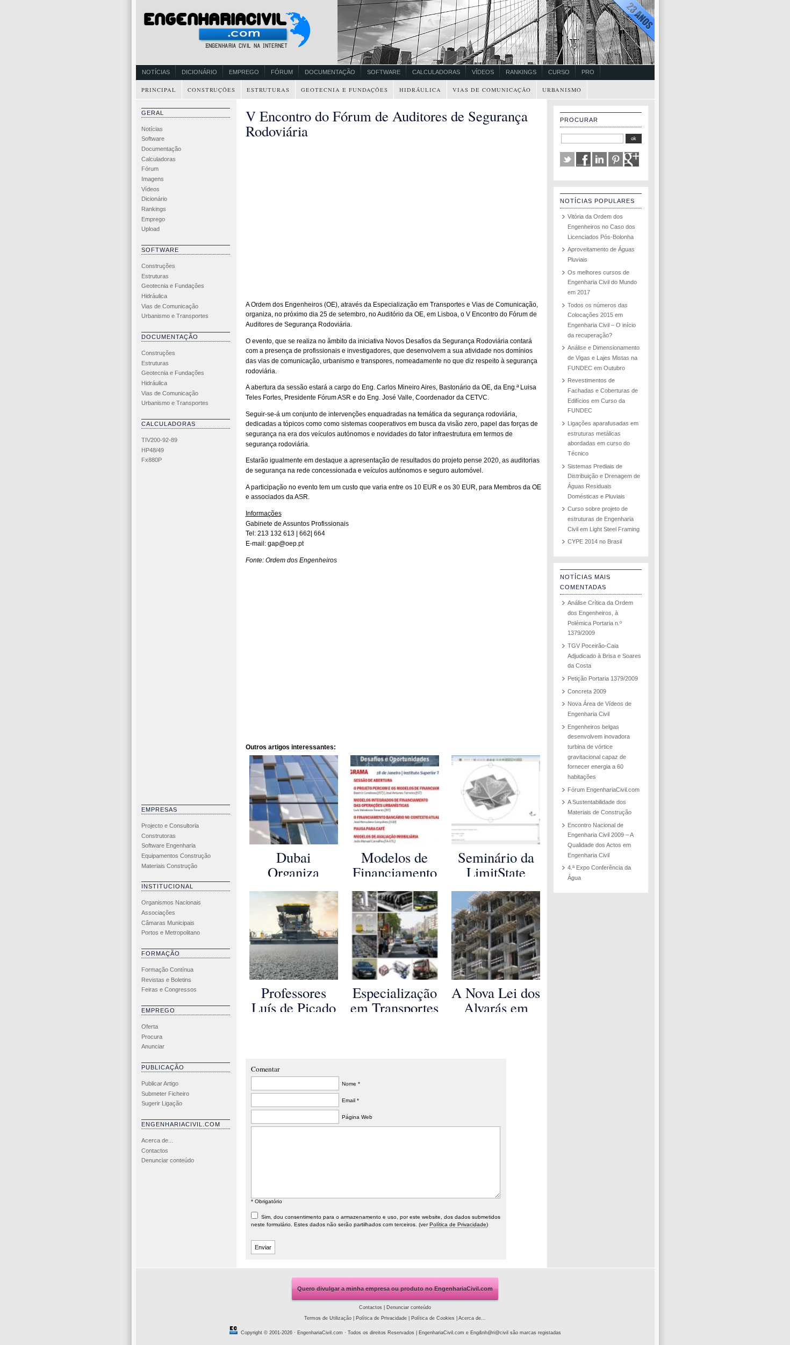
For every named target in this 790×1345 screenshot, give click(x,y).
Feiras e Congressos (169, 989)
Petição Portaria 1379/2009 (603, 678)
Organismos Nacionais (171, 902)
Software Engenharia (168, 845)
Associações (158, 912)
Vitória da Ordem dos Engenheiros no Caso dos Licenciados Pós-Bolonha (601, 226)
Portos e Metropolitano (170, 932)
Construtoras (158, 836)
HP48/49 (152, 450)
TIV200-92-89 (159, 440)
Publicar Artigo (159, 1083)
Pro (587, 72)
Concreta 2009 (587, 691)
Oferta (149, 1026)
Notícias (156, 72)
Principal (158, 89)
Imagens (152, 179)
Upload (150, 229)
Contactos (154, 1150)
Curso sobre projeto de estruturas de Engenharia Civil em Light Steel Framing (604, 518)
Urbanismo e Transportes (175, 316)
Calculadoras (436, 72)
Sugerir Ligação (161, 1103)
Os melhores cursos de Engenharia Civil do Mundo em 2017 (602, 282)
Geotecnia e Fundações (344, 89)
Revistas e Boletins (166, 980)
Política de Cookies (433, 1318)
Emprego (244, 72)
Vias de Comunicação (492, 89)
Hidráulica (420, 89)
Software (383, 72)
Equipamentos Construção (176, 855)
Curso (559, 72)
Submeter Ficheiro (165, 1093)
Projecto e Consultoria (170, 825)
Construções (211, 89)
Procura (151, 1036)
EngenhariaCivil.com (320, 1332)
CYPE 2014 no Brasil (595, 541)
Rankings (521, 72)
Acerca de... (157, 1140)
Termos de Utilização (327, 1318)
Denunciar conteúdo (167, 1160)
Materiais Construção (169, 866)
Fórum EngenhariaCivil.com (604, 789)
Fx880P (151, 460)
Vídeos (483, 72)
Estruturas (268, 89)
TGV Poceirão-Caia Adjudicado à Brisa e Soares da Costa (604, 655)
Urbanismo (561, 89)
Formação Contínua (167, 969)
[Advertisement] (184, 637)
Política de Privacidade (457, 1224)
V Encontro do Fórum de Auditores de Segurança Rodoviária (387, 123)
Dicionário (199, 72)
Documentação (330, 72)
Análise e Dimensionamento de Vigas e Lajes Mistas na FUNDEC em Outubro (604, 357)
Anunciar (152, 1046)
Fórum (282, 72)
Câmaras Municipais (168, 923)
